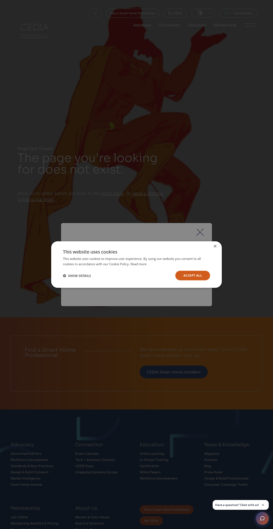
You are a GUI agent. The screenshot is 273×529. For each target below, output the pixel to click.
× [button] (214, 246)
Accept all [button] (192, 275)
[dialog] (136, 264)
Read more (139, 264)
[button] (77, 275)
